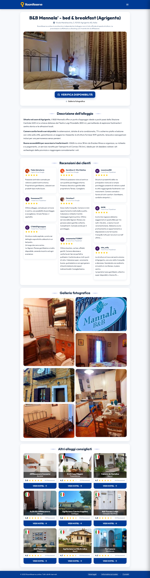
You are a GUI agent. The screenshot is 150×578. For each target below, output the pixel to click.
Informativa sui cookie (109, 574)
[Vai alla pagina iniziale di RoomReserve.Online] (31, 4)
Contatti (126, 574)
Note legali (92, 574)
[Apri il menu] (127, 4)
